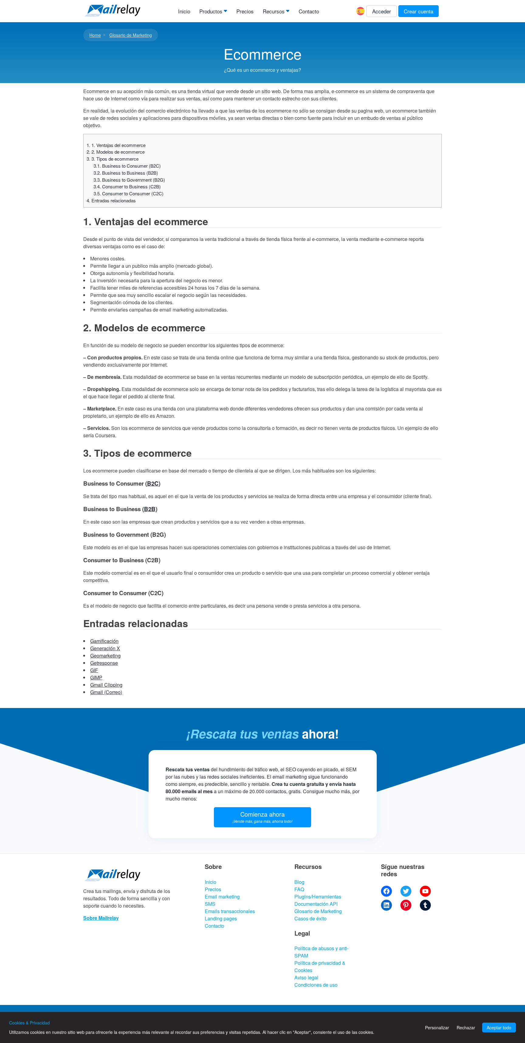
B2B (150, 509)
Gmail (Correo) (106, 692)
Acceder (381, 11)
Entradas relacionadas (111, 200)
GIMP (96, 677)
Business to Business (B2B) (126, 172)
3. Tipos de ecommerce (113, 158)
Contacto (309, 11)
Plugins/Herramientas (317, 896)
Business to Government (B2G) (129, 179)
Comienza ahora (262, 817)
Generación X (105, 648)
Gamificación (104, 640)
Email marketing (222, 896)
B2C (153, 483)
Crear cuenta (418, 11)
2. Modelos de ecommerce (116, 151)
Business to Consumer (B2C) (127, 165)
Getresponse (104, 662)
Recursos (274, 11)
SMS (210, 903)
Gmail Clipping (106, 684)
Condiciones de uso (316, 984)
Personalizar (437, 1027)
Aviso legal (306, 977)
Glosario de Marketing (130, 35)
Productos (210, 11)
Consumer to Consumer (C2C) (128, 193)
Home (95, 35)
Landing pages (221, 918)
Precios (245, 11)
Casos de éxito (310, 918)
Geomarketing (105, 655)
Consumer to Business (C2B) (127, 186)
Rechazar (466, 1027)
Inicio (184, 11)
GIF (94, 670)
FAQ (299, 889)
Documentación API (316, 903)
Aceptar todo (499, 1027)
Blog (299, 881)
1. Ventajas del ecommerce (116, 145)
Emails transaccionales (230, 911)
